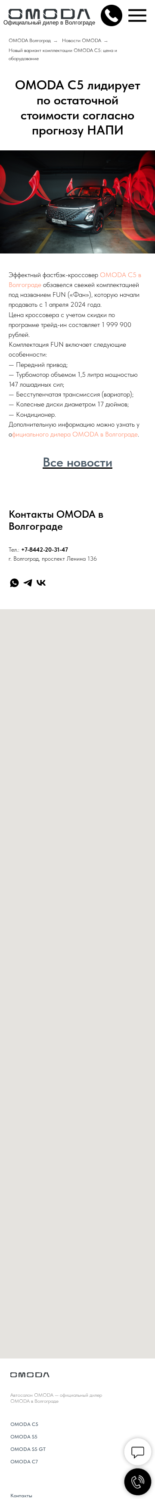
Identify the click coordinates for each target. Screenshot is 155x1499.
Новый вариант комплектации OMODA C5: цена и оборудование (63, 54)
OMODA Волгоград (30, 40)
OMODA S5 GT (28, 1449)
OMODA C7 (24, 1462)
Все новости (77, 462)
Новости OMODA (81, 40)
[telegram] (27, 582)
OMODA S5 (23, 1437)
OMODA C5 (24, 1424)
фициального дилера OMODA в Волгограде (75, 434)
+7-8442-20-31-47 (44, 549)
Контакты (21, 1496)
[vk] (41, 582)
